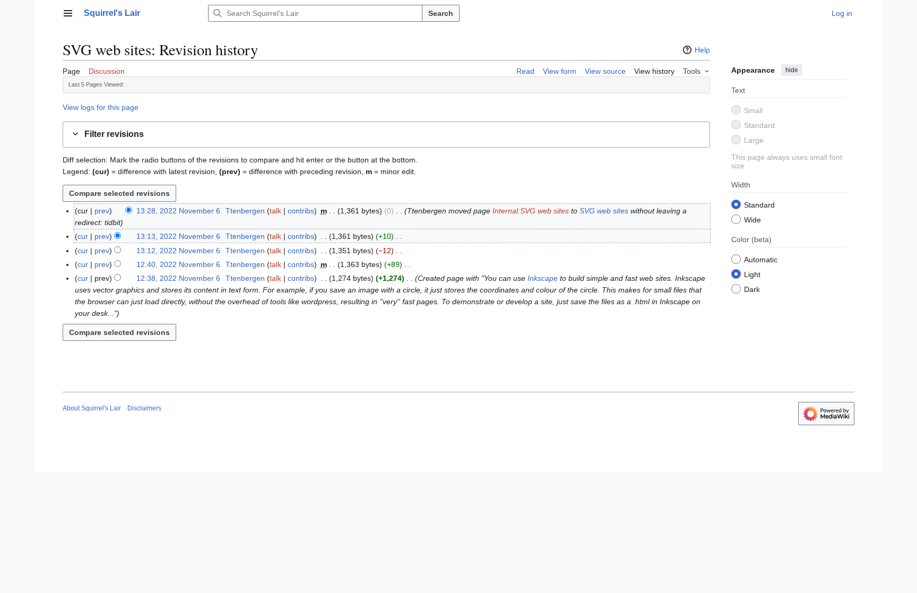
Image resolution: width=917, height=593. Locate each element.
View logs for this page (101, 107)
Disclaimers (144, 408)
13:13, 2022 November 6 (178, 236)
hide (791, 70)
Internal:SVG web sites (530, 211)
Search (440, 13)
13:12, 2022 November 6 (178, 250)
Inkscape (542, 278)
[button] (67, 13)
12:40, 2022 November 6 (178, 264)
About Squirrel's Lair (92, 408)
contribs (301, 211)
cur (82, 236)
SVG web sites (603, 211)
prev (101, 211)
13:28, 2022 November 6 (178, 211)
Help (702, 50)
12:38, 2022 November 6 (178, 278)
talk (275, 211)
